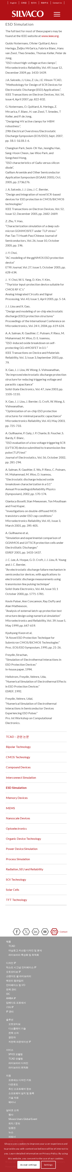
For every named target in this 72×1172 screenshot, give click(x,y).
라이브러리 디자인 (18, 1063)
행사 (10, 1114)
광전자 (12, 1037)
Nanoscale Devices (18, 818)
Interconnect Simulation (21, 777)
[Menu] (55, 14)
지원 (8, 1075)
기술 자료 (13, 1097)
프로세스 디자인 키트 (19, 1079)
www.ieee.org (50, 36)
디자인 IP (11, 962)
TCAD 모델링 (15, 1058)
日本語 (24, 3)
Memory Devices (17, 797)
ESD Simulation (16, 787)
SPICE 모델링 (15, 1054)
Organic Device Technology (23, 838)
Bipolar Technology (18, 746)
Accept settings (28, 1164)
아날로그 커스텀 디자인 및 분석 (25, 950)
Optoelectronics (16, 828)
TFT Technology (16, 899)
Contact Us (57, 3)
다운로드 (13, 1084)
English (13, 3)
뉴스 (10, 1132)
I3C (8, 993)
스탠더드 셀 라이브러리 (18, 976)
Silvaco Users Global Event (22, 1119)
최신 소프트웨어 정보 (19, 1088)
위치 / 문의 (14, 1123)
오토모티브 (14, 1024)
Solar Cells (12, 889)
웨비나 (12, 1102)
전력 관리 (11, 989)
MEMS (10, 808)
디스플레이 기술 (17, 1028)
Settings (48, 1164)
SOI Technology (16, 879)
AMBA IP (11, 998)
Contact (55, 931)
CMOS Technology (18, 757)
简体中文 (44, 3)
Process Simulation (18, 859)
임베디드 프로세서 (16, 1002)
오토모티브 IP (13, 971)
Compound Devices (18, 767)
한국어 (34, 3)
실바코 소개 (12, 1110)
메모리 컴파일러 (14, 980)
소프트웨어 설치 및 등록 (21, 1093)
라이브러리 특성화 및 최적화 (23, 954)
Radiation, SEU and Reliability (24, 869)
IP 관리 (10, 1011)
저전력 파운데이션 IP (19, 1041)
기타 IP (10, 1007)
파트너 (12, 1136)
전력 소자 (13, 1032)
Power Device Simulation (21, 848)
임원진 (12, 1127)
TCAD (11, 945)
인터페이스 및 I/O (15, 985)
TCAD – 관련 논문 (17, 736)
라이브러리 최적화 (18, 1067)
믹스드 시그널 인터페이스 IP (21, 967)
